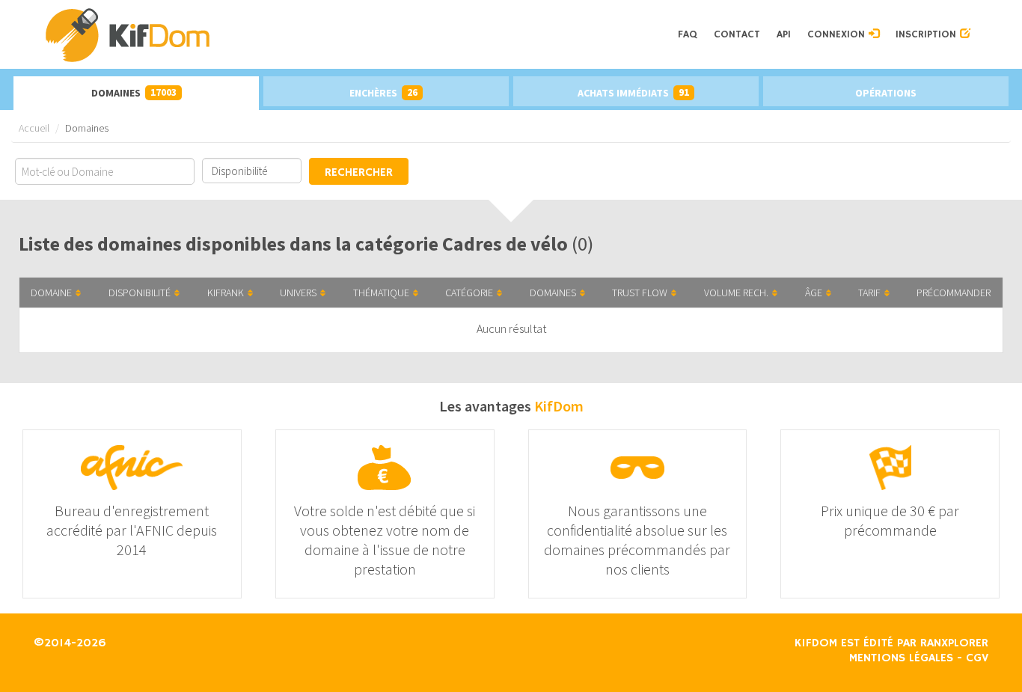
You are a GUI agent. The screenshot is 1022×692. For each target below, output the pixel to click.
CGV (977, 658)
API (784, 34)
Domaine (51, 292)
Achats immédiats (633, 92)
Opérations (886, 92)
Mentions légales (901, 658)
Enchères (383, 92)
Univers (298, 292)
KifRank (225, 292)
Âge (813, 292)
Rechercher (359, 172)
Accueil (34, 128)
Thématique (381, 292)
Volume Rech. (736, 292)
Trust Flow (639, 292)
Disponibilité (139, 292)
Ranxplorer (954, 643)
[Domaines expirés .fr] (356, 34)
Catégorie (469, 292)
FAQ (687, 34)
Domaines (134, 92)
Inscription (928, 34)
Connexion (838, 34)
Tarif (869, 292)
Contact (737, 34)
